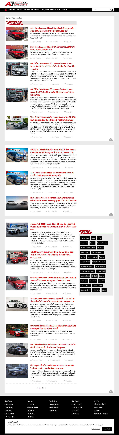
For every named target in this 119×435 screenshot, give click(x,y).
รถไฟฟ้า (36, 10)
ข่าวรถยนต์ (12, 10)
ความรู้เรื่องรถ (45, 10)
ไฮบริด (83, 257)
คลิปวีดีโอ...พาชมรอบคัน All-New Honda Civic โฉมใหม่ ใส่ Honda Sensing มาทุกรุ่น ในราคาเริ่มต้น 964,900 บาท (51, 255)
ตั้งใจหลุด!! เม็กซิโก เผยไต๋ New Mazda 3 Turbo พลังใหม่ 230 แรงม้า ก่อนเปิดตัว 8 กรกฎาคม (52, 366)
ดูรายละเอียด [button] (96, 429)
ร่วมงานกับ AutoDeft (100, 414)
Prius (99, 238)
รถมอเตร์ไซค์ (85, 276)
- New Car (30, 404)
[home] (6, 10)
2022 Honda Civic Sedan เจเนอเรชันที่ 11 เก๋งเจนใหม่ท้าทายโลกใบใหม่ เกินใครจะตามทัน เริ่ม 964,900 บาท (52, 300)
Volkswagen (85, 252)
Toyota (101, 257)
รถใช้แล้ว (93, 281)
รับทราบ (107, 429)
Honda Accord (102, 243)
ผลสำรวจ (102, 281)
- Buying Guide (54, 404)
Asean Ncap (85, 238)
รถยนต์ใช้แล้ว (85, 285)
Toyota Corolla (100, 266)
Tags (13, 18)
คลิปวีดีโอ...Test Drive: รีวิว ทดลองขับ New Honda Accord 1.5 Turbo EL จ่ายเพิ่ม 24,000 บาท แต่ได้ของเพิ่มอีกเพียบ (52, 92)
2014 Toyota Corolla (87, 271)
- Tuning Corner (77, 407)
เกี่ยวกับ (96, 401)
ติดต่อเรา (64, 10)
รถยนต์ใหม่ (20, 10)
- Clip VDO (75, 410)
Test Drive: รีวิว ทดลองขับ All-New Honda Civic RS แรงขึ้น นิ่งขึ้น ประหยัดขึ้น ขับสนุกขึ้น (52, 174)
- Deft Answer (53, 407)
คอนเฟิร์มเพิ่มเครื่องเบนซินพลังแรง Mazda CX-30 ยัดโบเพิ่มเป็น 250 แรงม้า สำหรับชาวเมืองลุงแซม (52, 346)
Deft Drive (30, 410)
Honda (92, 243)
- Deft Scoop (9, 407)
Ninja (104, 290)
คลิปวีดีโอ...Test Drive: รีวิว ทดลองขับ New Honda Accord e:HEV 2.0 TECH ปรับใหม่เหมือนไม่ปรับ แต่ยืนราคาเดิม (52, 66)
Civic (93, 238)
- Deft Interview (10, 417)
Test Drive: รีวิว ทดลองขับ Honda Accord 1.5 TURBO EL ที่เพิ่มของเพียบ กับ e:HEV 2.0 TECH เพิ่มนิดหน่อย (53, 118)
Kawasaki (96, 290)
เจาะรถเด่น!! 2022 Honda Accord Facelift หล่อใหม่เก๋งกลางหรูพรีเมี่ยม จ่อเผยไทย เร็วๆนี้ (53, 327)
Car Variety (75, 401)
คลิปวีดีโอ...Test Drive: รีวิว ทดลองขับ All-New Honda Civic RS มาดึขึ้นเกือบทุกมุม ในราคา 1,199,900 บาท (52, 151)
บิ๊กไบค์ (94, 276)
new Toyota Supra (87, 266)
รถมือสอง (84, 281)
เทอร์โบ (19, 18)
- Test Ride (30, 417)
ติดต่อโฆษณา (98, 407)
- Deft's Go (75, 414)
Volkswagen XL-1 (97, 252)
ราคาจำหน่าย (92, 257)
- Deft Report (9, 404)
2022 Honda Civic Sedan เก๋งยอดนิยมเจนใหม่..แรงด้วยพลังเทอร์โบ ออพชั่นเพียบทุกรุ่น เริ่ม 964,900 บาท (53, 279)
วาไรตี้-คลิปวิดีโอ (55, 10)
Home (8, 18)
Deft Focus (8, 401)
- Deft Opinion (9, 414)
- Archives (52, 410)
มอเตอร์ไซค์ (101, 271)
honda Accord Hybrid (88, 247)
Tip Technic (53, 401)
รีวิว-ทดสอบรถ (28, 10)
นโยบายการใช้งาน (100, 404)
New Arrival (31, 401)
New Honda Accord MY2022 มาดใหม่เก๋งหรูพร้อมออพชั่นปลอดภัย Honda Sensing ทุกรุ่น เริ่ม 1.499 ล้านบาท (53, 199)
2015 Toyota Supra (98, 262)
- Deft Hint (8, 410)
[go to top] (111, 139)
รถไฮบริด (100, 247)
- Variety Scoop (77, 404)
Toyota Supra (85, 262)
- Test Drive (31, 414)
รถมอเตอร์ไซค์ (86, 290)
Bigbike (101, 276)
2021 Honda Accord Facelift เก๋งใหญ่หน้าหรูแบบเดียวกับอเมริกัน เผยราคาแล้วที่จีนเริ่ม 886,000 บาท (52, 29)
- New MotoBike (32, 407)
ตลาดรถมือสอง (97, 285)
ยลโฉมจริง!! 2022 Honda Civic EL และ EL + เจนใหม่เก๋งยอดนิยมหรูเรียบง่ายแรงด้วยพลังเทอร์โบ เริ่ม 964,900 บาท (53, 227)
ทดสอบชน (84, 243)
